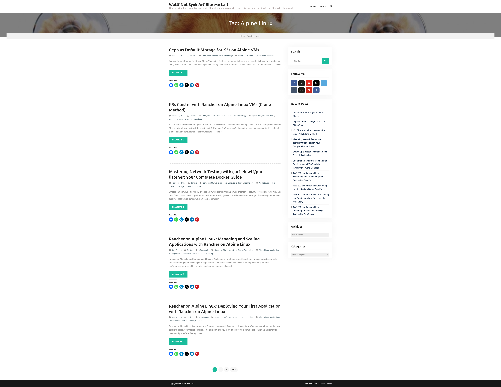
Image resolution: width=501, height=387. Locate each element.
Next (234, 369)
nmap (188, 186)
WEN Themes (326, 383)
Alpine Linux (243, 55)
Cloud (204, 55)
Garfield (193, 55)
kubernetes (261, 55)
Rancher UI (198, 119)
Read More (177, 73)
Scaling (210, 254)
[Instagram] (316, 83)
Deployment (174, 321)
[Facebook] (294, 83)
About (323, 6)
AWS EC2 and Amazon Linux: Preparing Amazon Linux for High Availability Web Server (308, 210)
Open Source (217, 55)
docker (272, 183)
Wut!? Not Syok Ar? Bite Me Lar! (198, 4)
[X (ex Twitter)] (301, 83)
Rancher (270, 55)
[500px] (324, 83)
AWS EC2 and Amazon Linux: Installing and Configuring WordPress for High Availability (311, 198)
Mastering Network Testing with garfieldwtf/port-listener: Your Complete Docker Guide (307, 143)
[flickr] (301, 90)
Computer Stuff (213, 116)
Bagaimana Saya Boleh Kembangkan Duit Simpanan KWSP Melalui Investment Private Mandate (310, 164)
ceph (251, 55)
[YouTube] (309, 83)
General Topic (221, 183)
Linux (209, 55)
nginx (183, 186)
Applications (275, 317)
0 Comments (204, 250)
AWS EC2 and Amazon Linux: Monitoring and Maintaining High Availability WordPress (308, 176)
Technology (228, 55)
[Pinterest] (309, 90)
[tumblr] (294, 90)
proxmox (182, 119)
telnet (199, 186)
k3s (255, 55)
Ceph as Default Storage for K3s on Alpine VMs (214, 49)
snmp (194, 186)
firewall (172, 186)
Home (313, 6)
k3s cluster (270, 116)
